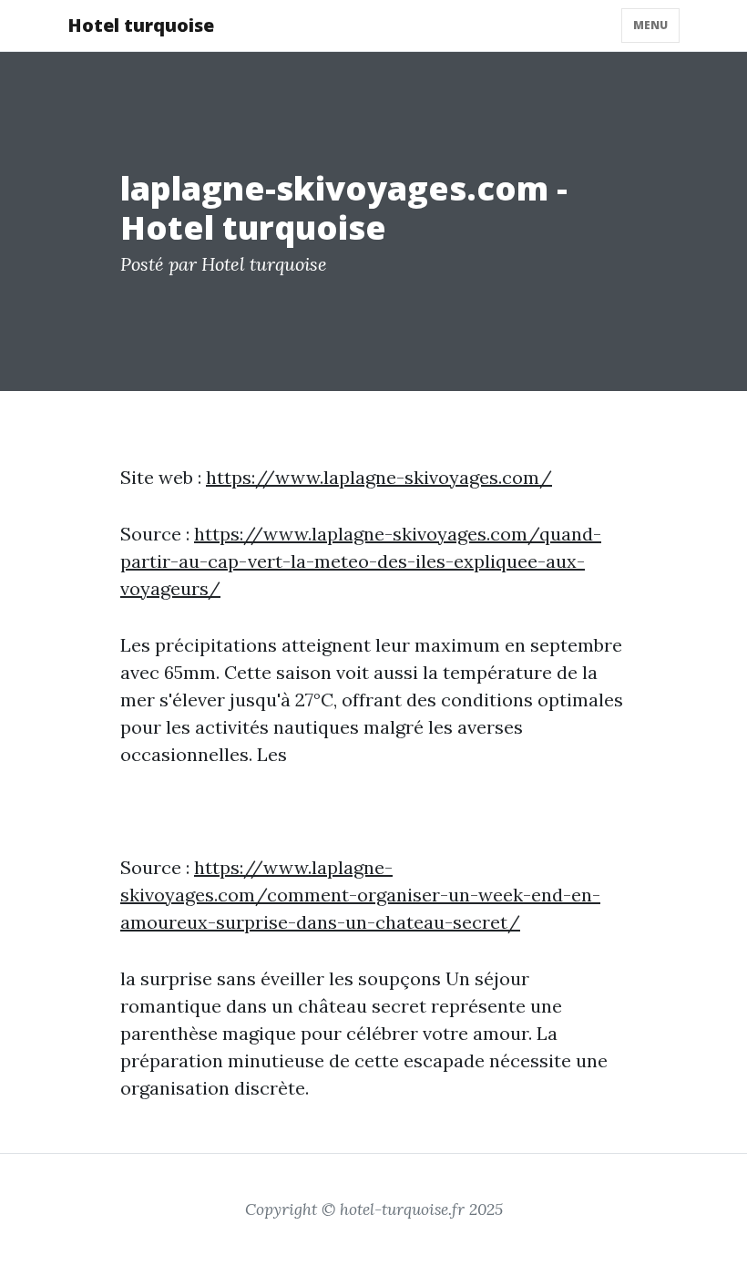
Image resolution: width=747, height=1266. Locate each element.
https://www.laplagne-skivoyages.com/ (379, 477)
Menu (650, 25)
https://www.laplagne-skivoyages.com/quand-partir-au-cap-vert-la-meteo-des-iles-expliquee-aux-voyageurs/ (360, 561)
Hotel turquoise (140, 25)
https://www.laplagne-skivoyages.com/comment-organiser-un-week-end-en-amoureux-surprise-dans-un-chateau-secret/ (360, 894)
